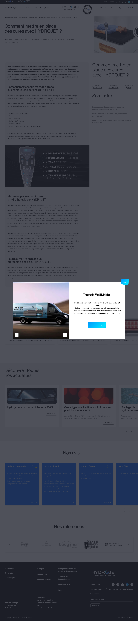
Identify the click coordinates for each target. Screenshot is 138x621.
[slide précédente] (17, 335)
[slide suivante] (65, 335)
